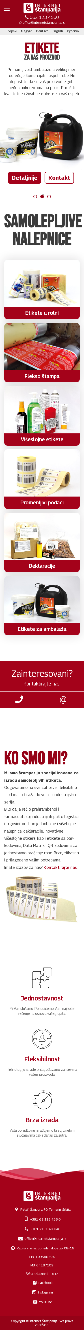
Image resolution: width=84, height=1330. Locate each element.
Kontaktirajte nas (60, 867)
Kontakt (59, 177)
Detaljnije (24, 177)
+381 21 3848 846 (45, 1229)
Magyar (26, 31)
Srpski (12, 31)
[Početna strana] (42, 8)
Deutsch (42, 31)
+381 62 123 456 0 (45, 1219)
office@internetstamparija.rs (44, 22)
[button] (6, 9)
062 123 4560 (44, 17)
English (57, 31)
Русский (73, 31)
